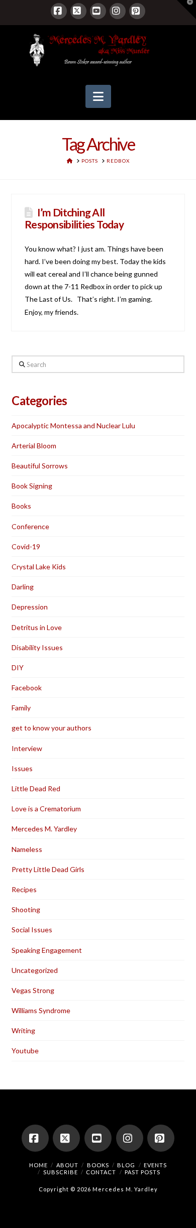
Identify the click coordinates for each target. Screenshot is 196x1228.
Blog (126, 1165)
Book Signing (32, 485)
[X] (78, 11)
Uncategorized (35, 970)
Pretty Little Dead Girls (48, 869)
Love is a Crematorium (46, 808)
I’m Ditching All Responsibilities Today (74, 218)
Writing (23, 1030)
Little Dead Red (36, 788)
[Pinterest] (137, 11)
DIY (18, 667)
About (67, 1165)
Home (38, 1165)
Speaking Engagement (47, 950)
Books (21, 506)
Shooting (26, 909)
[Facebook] (59, 11)
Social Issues (32, 929)
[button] (98, 96)
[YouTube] (98, 11)
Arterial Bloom (34, 445)
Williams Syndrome (41, 1010)
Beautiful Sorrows (40, 465)
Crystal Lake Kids (39, 566)
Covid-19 (26, 546)
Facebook (27, 687)
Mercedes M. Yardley (44, 828)
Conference (30, 526)
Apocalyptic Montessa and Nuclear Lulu (73, 425)
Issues (22, 768)
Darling (23, 586)
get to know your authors (51, 727)
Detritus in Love (37, 627)
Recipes (24, 889)
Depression (30, 606)
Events (155, 1165)
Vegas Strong (33, 990)
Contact (101, 1172)
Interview (27, 748)
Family (21, 707)
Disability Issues (37, 647)
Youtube (25, 1050)
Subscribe (60, 1172)
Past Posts (142, 1172)
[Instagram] (118, 11)
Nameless (27, 849)
